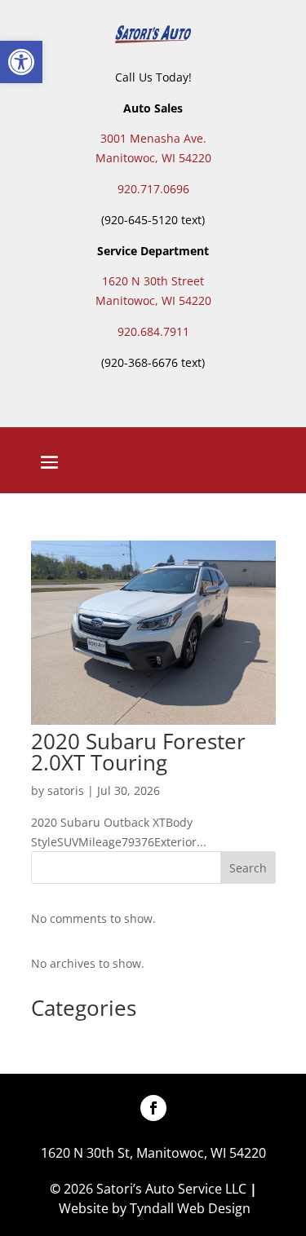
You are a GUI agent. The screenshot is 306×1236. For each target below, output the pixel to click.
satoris (65, 790)
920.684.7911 (153, 331)
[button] (21, 62)
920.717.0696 (153, 188)
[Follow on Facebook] (153, 1108)
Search (248, 868)
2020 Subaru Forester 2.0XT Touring (138, 751)
